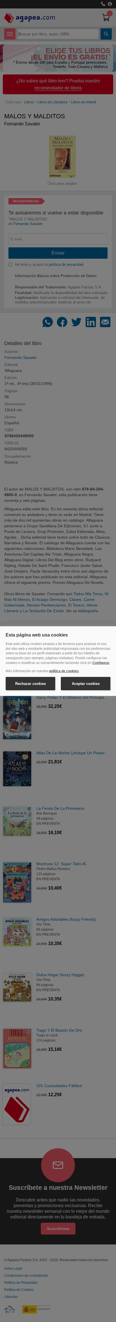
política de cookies (64, 671)
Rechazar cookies (30, 683)
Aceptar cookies (86, 683)
